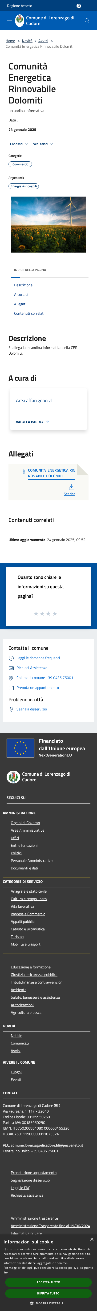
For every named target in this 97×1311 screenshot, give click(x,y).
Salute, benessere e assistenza (35, 997)
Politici (16, 853)
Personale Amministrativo (32, 860)
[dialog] (48, 1272)
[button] (48, 1303)
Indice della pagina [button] (30, 269)
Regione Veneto (19, 6)
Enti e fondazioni (24, 845)
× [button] (91, 1239)
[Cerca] (87, 21)
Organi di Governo (25, 822)
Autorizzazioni (22, 1005)
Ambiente (18, 990)
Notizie (16, 1035)
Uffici (15, 838)
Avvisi (43, 40)
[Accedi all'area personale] (78, 6)
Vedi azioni (41, 143)
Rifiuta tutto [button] (48, 1293)
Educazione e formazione (31, 967)
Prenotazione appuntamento (34, 1172)
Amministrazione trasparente (34, 1218)
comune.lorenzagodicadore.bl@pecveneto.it (47, 1145)
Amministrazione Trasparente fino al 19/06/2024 (50, 1226)
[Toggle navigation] (9, 20)
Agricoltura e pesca (26, 1012)
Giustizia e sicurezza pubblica (34, 974)
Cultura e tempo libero (29, 899)
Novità (27, 40)
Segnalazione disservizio (30, 1180)
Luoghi (16, 1072)
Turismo (17, 936)
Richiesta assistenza (27, 1195)
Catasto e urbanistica (28, 929)
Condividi (17, 143)
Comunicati (20, 1043)
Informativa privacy (26, 1233)
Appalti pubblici (23, 921)
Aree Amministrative (27, 830)
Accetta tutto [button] (48, 1282)
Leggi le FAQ (21, 1188)
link (6, 1272)
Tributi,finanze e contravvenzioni (37, 982)
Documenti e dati (24, 868)
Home (10, 40)
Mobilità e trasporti (26, 944)
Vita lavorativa (22, 906)
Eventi (16, 1079)
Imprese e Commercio (28, 914)
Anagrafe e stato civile (29, 891)
